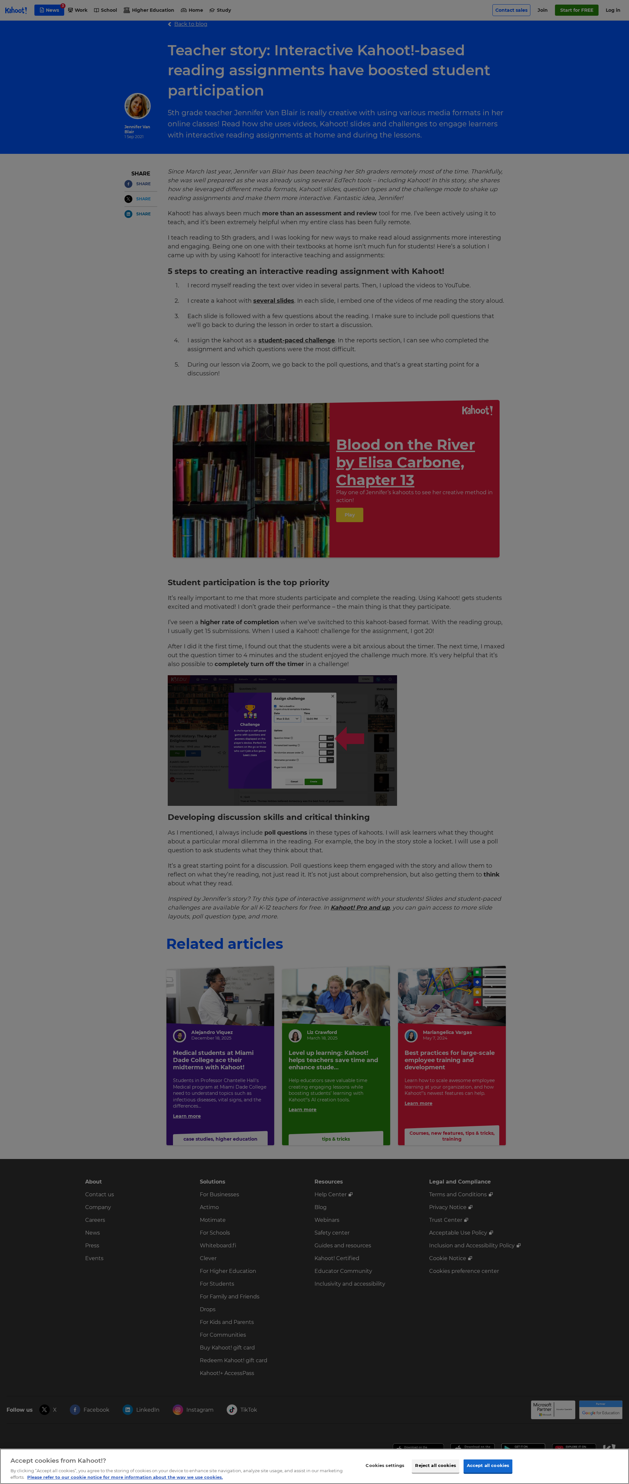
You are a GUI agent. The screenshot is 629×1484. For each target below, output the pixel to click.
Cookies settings (385, 1465)
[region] (314, 1466)
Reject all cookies (435, 1465)
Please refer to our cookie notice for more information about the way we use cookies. (125, 1477)
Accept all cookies (488, 1465)
